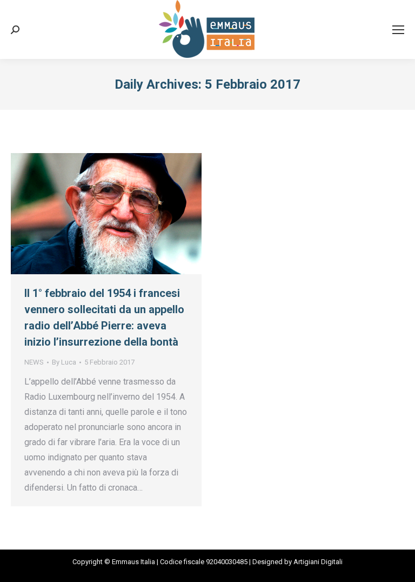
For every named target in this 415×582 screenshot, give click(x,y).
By (64, 362)
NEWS (34, 362)
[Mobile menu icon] (398, 30)
